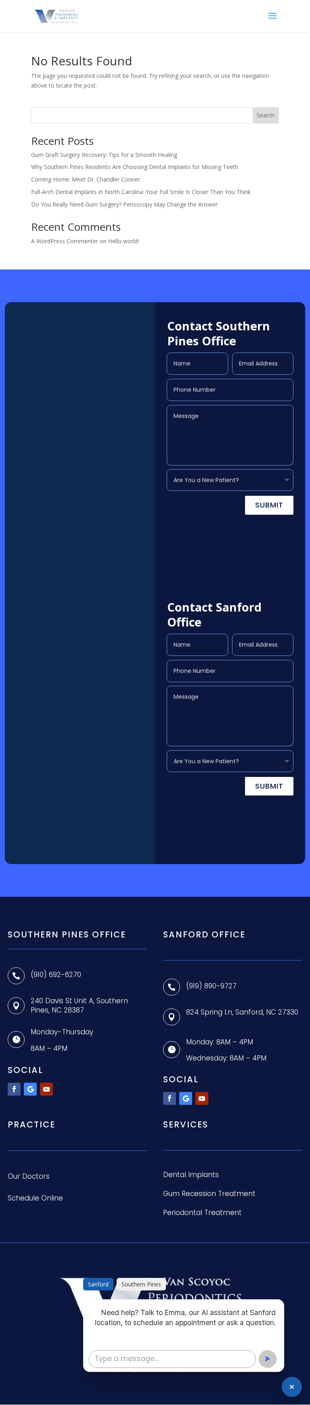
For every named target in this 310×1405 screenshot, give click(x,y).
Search (265, 115)
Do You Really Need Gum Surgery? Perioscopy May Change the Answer (124, 204)
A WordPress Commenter (64, 241)
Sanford (98, 1284)
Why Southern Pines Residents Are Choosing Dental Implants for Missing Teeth (134, 167)
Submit (269, 505)
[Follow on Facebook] (14, 1089)
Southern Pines (141, 1284)
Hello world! (123, 241)
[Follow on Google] (30, 1089)
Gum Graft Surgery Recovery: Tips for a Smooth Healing (104, 155)
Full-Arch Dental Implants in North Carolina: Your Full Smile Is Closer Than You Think (141, 192)
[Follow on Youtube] (46, 1089)
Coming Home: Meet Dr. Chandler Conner (85, 179)
